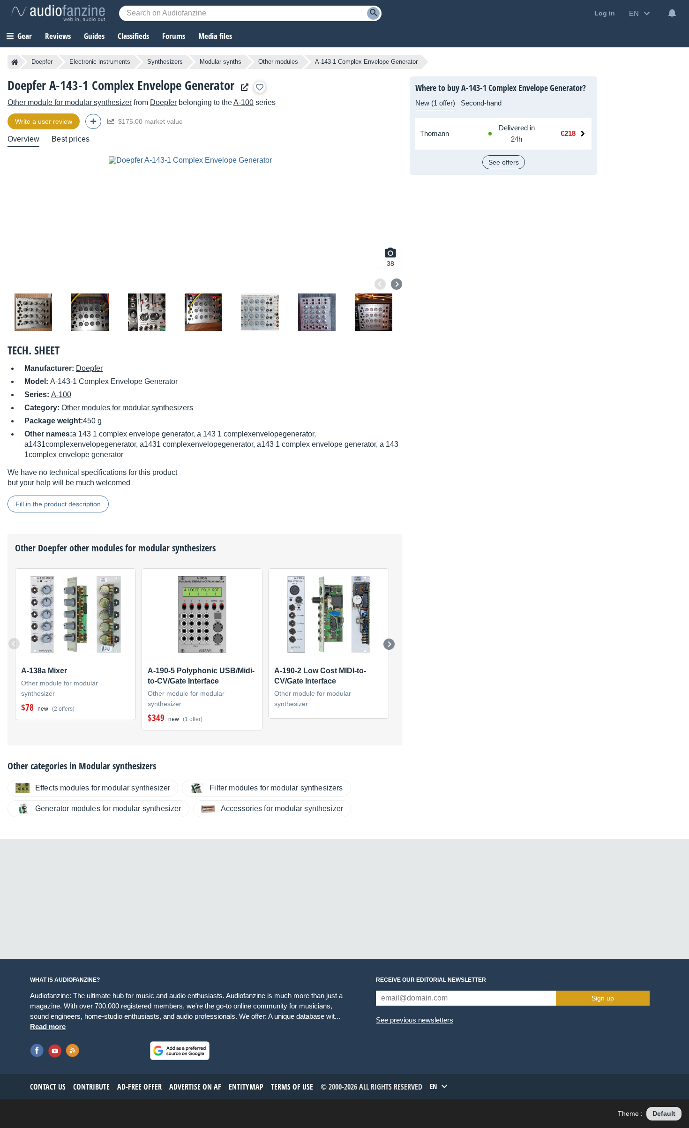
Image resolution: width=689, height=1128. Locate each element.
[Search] (373, 13)
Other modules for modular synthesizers (127, 408)
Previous (380, 284)
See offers (503, 162)
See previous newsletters (414, 1020)
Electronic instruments (99, 61)
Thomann (434, 133)
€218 (568, 133)
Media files (215, 35)
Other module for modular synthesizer (69, 102)
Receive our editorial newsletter (431, 980)
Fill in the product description (58, 504)
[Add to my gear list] (259, 87)
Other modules (278, 61)
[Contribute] (93, 121)
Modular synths (220, 61)
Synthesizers (165, 61)
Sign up (603, 998)
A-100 (243, 102)
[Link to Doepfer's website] (242, 87)
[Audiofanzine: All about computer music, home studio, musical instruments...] (58, 13)
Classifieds (133, 35)
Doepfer (41, 61)
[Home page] (14, 62)
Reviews (58, 35)
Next (396, 284)
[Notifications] (672, 13)
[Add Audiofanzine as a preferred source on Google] (180, 1050)
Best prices (71, 139)
